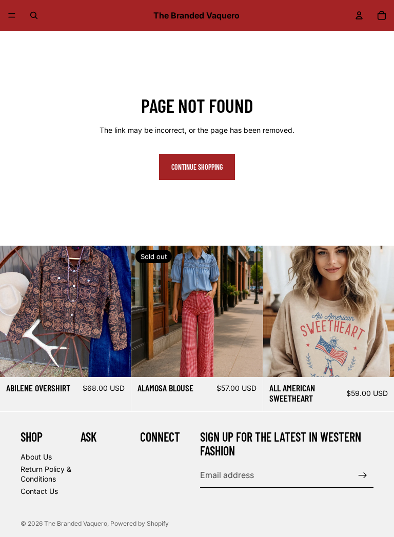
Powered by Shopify (139, 523)
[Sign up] (362, 475)
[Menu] (12, 15)
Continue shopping (197, 167)
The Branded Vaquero (75, 523)
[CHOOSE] (115, 361)
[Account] (359, 15)
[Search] (34, 15)
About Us (36, 456)
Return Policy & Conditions (46, 474)
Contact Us (39, 491)
